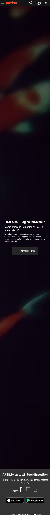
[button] (31, 3)
